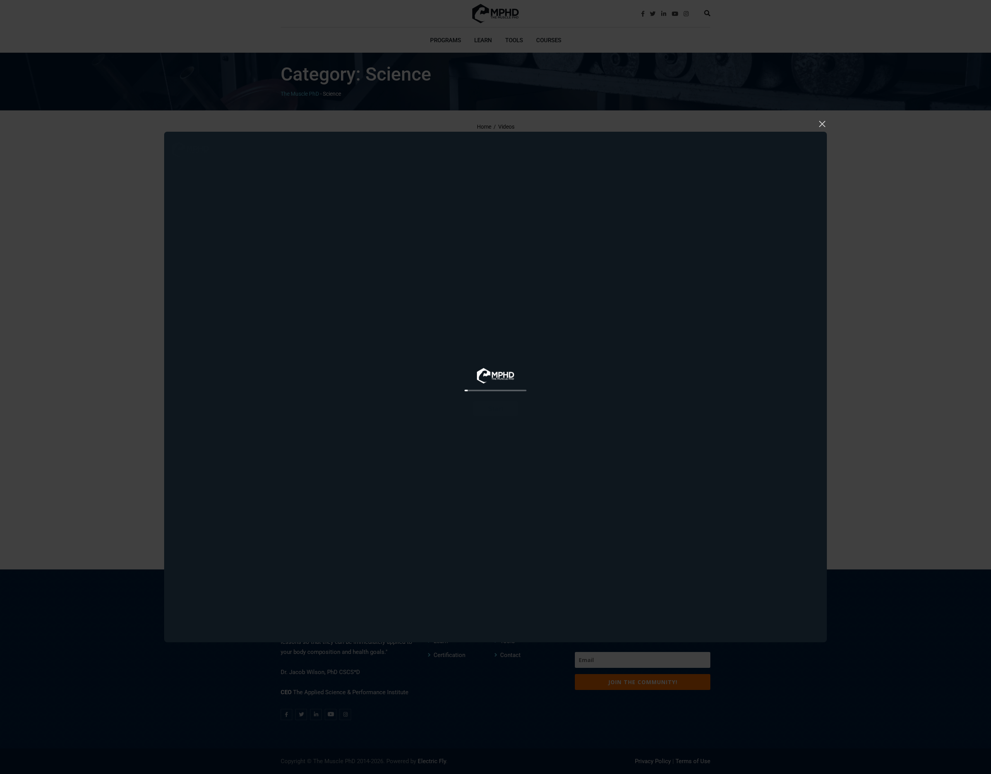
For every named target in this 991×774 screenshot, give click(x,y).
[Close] (822, 123)
